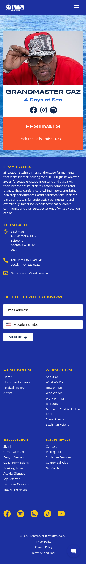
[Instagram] (43, 109)
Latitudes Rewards (16, 484)
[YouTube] (61, 513)
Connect (59, 439)
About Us (59, 370)
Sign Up (15, 337)
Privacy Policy (43, 541)
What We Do (54, 382)
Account (16, 439)
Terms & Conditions (43, 553)
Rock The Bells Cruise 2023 (40, 139)
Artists (7, 393)
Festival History (14, 388)
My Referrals (11, 479)
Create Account (13, 452)
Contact (16, 225)
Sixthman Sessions (58, 457)
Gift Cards (52, 468)
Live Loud (17, 166)
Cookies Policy (43, 547)
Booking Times (13, 468)
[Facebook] (33, 109)
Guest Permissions (16, 462)
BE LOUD (52, 404)
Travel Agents (55, 419)
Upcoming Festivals (16, 382)
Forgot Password (15, 457)
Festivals (43, 126)
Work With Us (55, 398)
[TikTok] (48, 513)
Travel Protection (15, 490)
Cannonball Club (57, 462)
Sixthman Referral (58, 424)
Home (7, 377)
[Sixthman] (15, 7)
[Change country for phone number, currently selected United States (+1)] (8, 324)
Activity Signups (14, 473)
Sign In (8, 446)
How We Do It (55, 388)
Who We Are (54, 393)
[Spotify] (53, 109)
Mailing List (53, 452)
